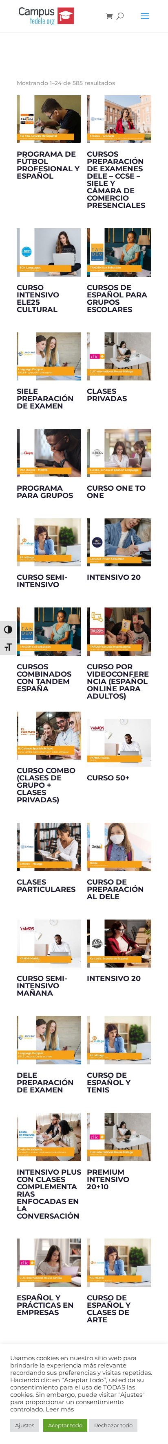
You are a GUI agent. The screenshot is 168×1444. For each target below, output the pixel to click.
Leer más (60, 1409)
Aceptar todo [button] (65, 1425)
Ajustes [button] (24, 1425)
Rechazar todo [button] (113, 1425)
